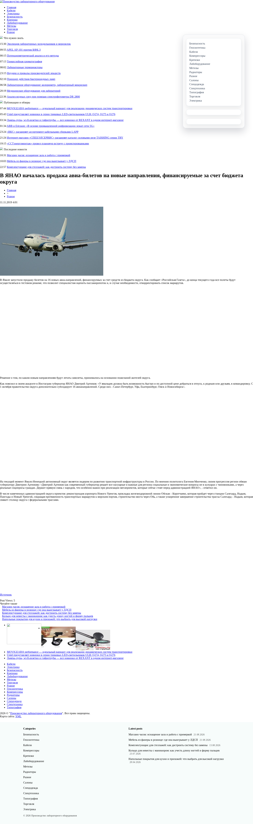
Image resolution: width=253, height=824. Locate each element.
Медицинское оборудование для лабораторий (33, 90)
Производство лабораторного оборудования (36, 713)
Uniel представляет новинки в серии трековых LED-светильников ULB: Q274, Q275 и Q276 (61, 114)
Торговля (12, 29)
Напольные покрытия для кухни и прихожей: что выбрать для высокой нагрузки (49, 619)
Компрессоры (15, 691)
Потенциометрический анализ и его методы (33, 55)
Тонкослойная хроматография (24, 61)
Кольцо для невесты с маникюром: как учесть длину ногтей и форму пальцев (47, 616)
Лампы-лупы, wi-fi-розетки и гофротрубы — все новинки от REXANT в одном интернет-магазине (65, 120)
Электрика (13, 13)
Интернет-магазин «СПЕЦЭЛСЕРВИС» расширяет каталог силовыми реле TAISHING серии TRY (65, 137)
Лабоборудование (17, 22)
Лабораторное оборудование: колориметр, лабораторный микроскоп (47, 84)
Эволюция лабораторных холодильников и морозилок (39, 43)
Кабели (11, 10)
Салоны (11, 698)
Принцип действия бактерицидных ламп (31, 79)
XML (18, 716)
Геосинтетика (15, 688)
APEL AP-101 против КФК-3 (24, 49)
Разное (11, 32)
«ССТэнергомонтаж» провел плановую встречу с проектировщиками (48, 143)
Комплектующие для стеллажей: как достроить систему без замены (46, 166)
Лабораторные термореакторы (25, 67)
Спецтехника (15, 704)
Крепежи (12, 19)
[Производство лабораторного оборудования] (27, 1)
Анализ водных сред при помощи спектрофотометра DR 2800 (43, 96)
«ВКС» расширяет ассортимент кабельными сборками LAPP (42, 131)
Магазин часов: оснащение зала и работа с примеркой (38, 155)
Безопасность (15, 16)
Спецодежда (14, 701)
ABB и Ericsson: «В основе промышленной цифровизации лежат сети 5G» (50, 125)
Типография (14, 707)
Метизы (11, 25)
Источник (6, 594)
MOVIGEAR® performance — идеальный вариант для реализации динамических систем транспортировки (69, 108)
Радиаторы (13, 695)
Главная (11, 7)
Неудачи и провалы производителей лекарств (34, 73)
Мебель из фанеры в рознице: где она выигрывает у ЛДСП (41, 161)
